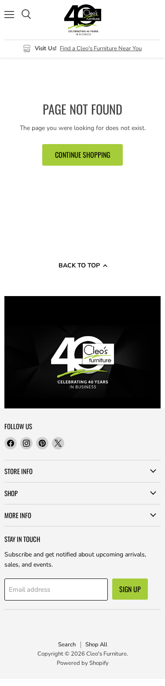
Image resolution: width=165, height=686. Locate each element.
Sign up (130, 589)
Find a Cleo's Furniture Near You (101, 48)
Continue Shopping (82, 154)
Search (67, 645)
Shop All (96, 645)
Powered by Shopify (83, 663)
